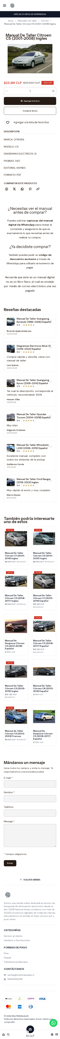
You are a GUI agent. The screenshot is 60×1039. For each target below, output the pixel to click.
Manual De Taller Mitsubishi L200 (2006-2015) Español (33, 447)
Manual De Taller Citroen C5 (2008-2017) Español (43, 643)
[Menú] (4, 5)
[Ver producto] (11, 322)
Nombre (9, 792)
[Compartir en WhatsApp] (22, 189)
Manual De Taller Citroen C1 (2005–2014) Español (43, 598)
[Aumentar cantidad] (53, 91)
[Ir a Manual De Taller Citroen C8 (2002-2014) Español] (44, 671)
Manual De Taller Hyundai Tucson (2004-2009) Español (34, 416)
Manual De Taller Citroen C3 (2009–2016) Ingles (15, 688)
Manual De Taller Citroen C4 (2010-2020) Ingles (43, 556)
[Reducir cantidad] (6, 91)
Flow (6, 953)
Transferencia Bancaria (16, 961)
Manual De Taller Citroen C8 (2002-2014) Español (43, 688)
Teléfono (8, 807)
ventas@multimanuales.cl (20, 974)
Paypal (7, 957)
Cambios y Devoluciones (17, 940)
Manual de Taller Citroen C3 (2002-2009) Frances (15, 734)
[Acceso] (52, 1033)
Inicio (11, 21)
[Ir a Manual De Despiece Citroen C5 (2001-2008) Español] (16, 626)
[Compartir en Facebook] (6, 189)
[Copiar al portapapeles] (38, 189)
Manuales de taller (27, 21)
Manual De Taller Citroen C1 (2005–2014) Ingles (15, 556)
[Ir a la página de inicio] (12, 5)
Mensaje (9, 821)
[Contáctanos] (56, 1033)
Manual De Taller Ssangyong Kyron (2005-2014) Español (33, 382)
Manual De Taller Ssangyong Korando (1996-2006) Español (34, 320)
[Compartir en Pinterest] (30, 189)
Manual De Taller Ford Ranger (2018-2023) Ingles (34, 481)
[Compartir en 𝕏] (14, 189)
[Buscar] (8, 1033)
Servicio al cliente (13, 936)
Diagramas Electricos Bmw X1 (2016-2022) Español (34, 348)
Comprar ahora (30, 111)
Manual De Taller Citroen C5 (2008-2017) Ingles (15, 598)
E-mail (8, 778)
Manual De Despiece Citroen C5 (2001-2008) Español (14, 644)
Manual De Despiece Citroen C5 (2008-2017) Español (43, 735)
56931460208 (15, 979)
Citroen (45, 21)
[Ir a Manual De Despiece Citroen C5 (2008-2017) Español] (44, 717)
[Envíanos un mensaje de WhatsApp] (53, 1023)
